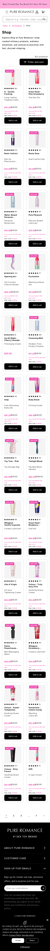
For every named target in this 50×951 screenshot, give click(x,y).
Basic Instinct (11, 153)
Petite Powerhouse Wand (10, 647)
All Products (17, 25)
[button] (7, 12)
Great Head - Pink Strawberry (36, 93)
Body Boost (34, 400)
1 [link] (6, 815)
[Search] (44, 19)
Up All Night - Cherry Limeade (12, 339)
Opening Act (10, 276)
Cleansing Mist (36, 338)
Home (5, 25)
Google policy (28, 935)
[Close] (47, 920)
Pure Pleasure (35, 215)
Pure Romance (28, 916)
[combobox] (25, 19)
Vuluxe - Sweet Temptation (11, 709)
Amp (6, 400)
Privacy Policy (15, 935)
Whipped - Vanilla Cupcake (12, 524)
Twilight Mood (35, 461)
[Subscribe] (43, 888)
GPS (31, 769)
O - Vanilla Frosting (9, 93)
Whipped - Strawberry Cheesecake (35, 647)
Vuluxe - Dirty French (11, 770)
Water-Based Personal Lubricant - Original (10, 216)
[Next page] (44, 816)
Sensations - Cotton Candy (35, 709)
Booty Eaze (34, 153)
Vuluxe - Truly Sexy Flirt (35, 585)
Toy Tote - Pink (11, 461)
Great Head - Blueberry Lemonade (35, 524)
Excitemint (34, 276)
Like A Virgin (10, 584)
